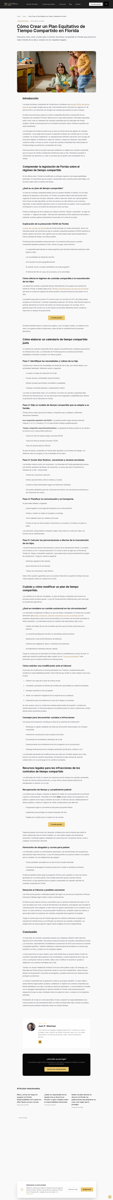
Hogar (19, 16)
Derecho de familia (32, 4)
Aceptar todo (87, 1189)
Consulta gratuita (95, 4)
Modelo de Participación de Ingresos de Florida (70, 289)
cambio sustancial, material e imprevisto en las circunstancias (56, 616)
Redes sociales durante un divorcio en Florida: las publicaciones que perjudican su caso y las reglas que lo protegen (84, 1099)
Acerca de (63, 4)
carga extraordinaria (71, 656)
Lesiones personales (48, 4)
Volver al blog (23, 1117)
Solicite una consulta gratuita (56, 1069)
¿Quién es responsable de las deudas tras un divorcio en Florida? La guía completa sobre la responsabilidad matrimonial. (56, 1098)
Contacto (78, 4)
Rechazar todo (73, 1189)
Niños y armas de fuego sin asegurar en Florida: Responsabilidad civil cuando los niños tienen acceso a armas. (29, 1098)
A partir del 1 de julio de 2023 (33, 228)
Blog (70, 4)
